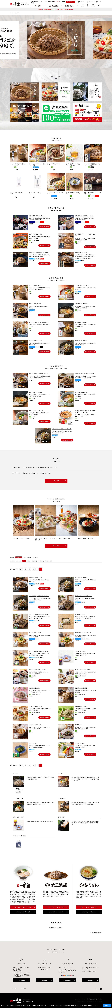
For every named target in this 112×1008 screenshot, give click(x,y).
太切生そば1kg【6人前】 (81, 340)
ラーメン (60, 773)
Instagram (96, 989)
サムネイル (35, 557)
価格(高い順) (41, 561)
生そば (17, 788)
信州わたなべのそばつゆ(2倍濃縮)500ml (39, 322)
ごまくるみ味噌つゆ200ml (35, 285)
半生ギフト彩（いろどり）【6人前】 (37, 669)
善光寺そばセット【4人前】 (36, 340)
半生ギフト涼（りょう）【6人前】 (83, 669)
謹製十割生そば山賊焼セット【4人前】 (84, 215)
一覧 (24, 557)
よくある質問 (22, 989)
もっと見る (56, 546)
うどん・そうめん (18, 798)
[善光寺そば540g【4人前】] (66, 259)
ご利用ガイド (13, 989)
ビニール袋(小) (18, 193)
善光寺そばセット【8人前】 (36, 577)
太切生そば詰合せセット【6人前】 (83, 596)
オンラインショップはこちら (23, 907)
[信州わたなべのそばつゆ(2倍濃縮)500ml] (20, 329)
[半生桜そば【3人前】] (20, 695)
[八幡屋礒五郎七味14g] (66, 658)
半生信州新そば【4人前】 (81, 688)
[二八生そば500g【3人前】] (20, 639)
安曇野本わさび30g (75, 193)
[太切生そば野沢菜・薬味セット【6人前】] (20, 621)
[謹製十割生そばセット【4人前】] (20, 222)
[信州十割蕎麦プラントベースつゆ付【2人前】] (66, 241)
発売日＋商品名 (49, 561)
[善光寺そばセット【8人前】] (20, 584)
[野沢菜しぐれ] (66, 731)
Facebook (101, 989)
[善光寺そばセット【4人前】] (20, 347)
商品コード (18, 561)
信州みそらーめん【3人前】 (36, 234)
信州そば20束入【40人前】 (81, 392)
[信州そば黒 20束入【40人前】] (20, 417)
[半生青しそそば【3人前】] (66, 713)
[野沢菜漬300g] (20, 750)
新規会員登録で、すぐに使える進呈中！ (59, 9)
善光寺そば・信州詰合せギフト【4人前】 (39, 252)
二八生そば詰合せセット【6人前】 (83, 633)
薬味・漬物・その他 (18, 817)
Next (91, 40)
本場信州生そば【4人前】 (35, 725)
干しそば (18, 793)
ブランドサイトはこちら (23, 912)
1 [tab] (52, 64)
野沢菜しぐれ (78, 725)
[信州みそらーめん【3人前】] (20, 241)
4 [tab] (59, 64)
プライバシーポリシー (80, 999)
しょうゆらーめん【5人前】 (81, 285)
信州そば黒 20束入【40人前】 (36, 410)
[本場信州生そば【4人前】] (20, 731)
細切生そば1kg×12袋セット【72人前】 (84, 373)
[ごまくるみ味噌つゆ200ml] (20, 292)
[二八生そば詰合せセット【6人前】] (66, 639)
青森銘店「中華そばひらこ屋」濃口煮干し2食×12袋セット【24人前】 (85, 411)
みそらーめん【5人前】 (57, 193)
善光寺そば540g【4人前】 (81, 252)
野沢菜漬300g (32, 743)
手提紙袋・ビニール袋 (19, 836)
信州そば (15, 773)
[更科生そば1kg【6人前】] (20, 310)
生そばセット (19, 789)
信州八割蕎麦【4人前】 (80, 322)
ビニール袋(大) (37, 193)
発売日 (28, 561)
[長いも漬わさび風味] (66, 621)
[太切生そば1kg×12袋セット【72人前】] (43, 435)
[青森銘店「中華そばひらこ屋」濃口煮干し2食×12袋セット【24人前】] (66, 417)
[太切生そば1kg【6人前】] (66, 347)
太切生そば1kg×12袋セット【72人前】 (61, 429)
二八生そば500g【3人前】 (35, 633)
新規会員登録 (70, 2)
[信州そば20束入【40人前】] (66, 399)
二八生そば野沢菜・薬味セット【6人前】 (39, 651)
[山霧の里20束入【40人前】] (66, 310)
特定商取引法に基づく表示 (95, 999)
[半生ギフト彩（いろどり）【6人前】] (20, 676)
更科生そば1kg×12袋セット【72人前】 (39, 373)
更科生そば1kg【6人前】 (35, 304)
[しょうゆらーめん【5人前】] (66, 292)
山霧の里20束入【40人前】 (81, 304)
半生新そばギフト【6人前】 (36, 706)
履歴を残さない (97, 932)
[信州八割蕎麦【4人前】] (66, 329)
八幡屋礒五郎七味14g (80, 651)
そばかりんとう (55, 164)
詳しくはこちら (21, 980)
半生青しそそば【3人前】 (81, 706)
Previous (21, 40)
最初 (21, 569)
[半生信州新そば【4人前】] (66, 695)
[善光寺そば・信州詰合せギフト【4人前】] (20, 259)
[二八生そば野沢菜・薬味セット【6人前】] (20, 658)
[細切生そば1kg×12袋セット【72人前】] (66, 380)
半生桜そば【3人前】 (34, 688)
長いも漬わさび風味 (80, 614)
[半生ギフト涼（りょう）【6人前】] (66, 676)
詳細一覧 (29, 557)
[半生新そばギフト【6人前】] (20, 713)
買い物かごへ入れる (44, 227)
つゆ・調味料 (62, 798)
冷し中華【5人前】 (79, 743)
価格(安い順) (34, 561)
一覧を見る (56, 481)
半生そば (18, 791)
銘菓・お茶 (61, 817)
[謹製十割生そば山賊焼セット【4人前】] (66, 222)
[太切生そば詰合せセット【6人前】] (66, 602)
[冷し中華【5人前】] (66, 750)
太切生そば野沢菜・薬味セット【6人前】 (39, 614)
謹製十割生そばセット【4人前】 (37, 215)
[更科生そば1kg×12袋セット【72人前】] (20, 380)
